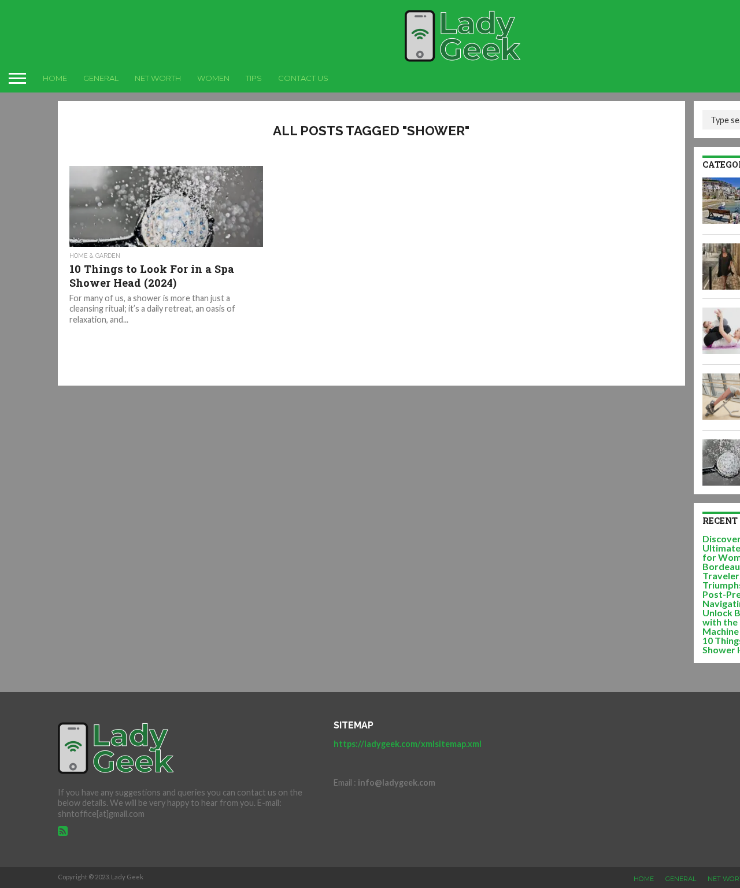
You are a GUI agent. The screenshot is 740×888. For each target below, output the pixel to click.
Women (213, 78)
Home (55, 78)
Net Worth (158, 78)
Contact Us (303, 78)
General (101, 78)
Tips (254, 78)
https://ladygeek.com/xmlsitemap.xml (408, 744)
